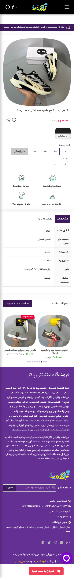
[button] (40, 103)
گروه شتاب (41, 562)
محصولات (52, 27)
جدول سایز (20, 151)
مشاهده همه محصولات (17, 304)
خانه (63, 27)
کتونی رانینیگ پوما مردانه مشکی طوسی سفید (24, 27)
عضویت (9, 488)
